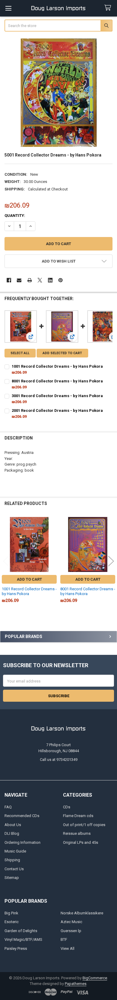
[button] (58, 261)
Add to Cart (29, 579)
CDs (66, 807)
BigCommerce (94, 978)
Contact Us (14, 869)
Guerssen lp (71, 931)
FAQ (8, 807)
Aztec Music (71, 921)
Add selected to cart (62, 353)
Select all (19, 353)
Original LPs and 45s (80, 842)
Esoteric (11, 921)
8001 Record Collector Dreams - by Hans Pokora (57, 381)
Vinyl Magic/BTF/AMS (23, 939)
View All (67, 948)
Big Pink (11, 913)
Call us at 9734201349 (58, 759)
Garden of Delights (20, 931)
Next (111, 561)
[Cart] (109, 8)
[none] (58, 92)
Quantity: (14, 215)
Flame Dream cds (78, 815)
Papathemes (75, 983)
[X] (39, 280)
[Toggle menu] (8, 8)
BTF (64, 939)
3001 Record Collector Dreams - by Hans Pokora (57, 396)
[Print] (29, 280)
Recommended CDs (21, 815)
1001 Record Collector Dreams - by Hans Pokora (57, 366)
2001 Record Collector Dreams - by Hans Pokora (57, 410)
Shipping (12, 860)
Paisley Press (15, 948)
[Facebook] (8, 280)
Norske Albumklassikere (82, 913)
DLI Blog (11, 833)
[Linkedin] (50, 280)
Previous (6, 561)
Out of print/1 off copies (84, 824)
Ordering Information (22, 842)
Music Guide (15, 851)
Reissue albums (77, 833)
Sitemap (11, 877)
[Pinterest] (60, 280)
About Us (12, 824)
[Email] (19, 280)
